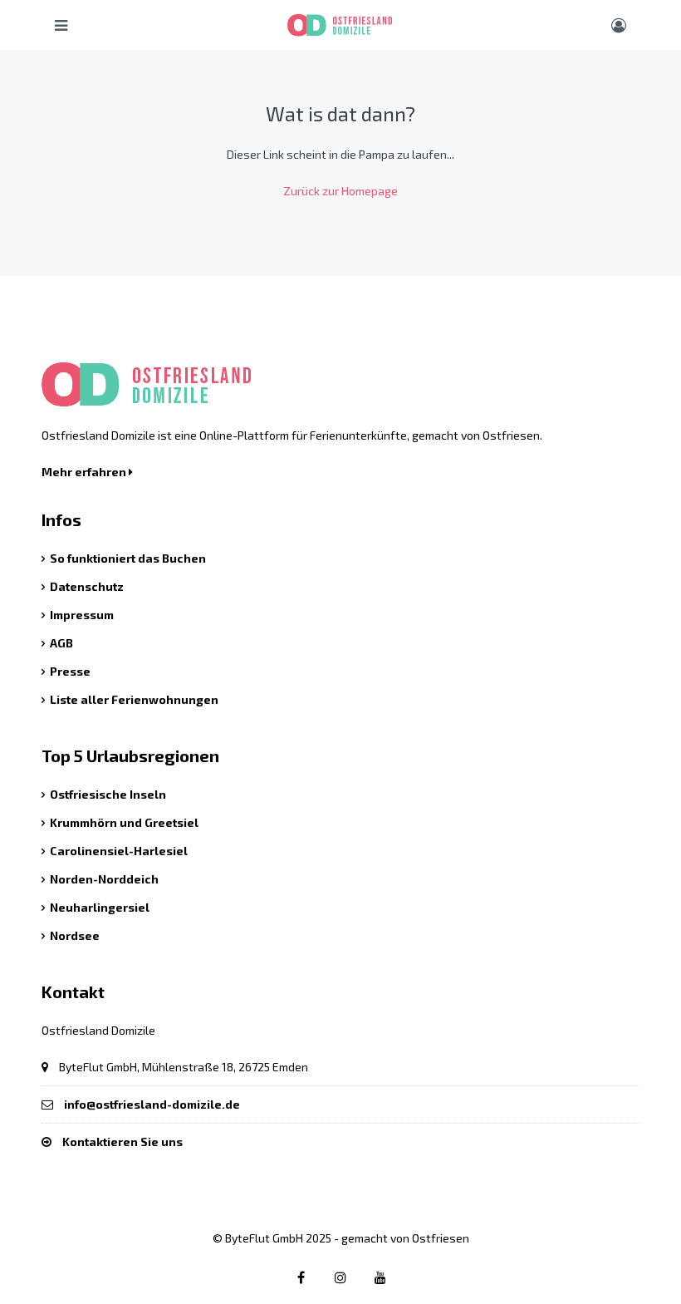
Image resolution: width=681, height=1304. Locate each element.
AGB (61, 643)
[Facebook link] (301, 1277)
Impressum (82, 615)
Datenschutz (87, 586)
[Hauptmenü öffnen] (61, 25)
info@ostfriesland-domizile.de (152, 1104)
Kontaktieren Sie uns (122, 1141)
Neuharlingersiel (99, 907)
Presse (70, 671)
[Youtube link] (380, 1277)
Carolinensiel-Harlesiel (119, 851)
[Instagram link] (341, 1277)
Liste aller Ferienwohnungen (134, 699)
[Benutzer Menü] (618, 25)
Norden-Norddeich (104, 879)
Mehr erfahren (85, 472)
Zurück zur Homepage (340, 191)
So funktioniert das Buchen (128, 558)
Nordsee (75, 935)
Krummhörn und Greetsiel (124, 822)
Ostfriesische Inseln (108, 794)
